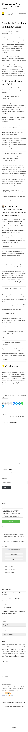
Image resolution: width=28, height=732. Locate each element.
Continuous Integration (13, 40)
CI (2, 647)
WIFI (9, 656)
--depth (18, 111)
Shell (15, 653)
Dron (15, 647)
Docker (13, 647)
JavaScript (3, 651)
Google (16, 649)
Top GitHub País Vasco (10, 569)
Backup (17, 644)
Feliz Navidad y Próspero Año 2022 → (18, 416)
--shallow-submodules (13, 196)
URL (23, 107)
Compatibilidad (7, 647)
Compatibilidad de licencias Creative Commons (14, 541)
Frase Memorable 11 (7, 607)
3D (2, 644)
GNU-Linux (9, 649)
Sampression (18, 726)
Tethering (22, 653)
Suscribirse (6, 487)
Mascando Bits (11, 4)
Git (11, 33)
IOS (24, 649)
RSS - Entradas (5, 676)
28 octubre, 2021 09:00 (15, 31)
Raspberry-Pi (23, 651)
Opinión (9, 651)
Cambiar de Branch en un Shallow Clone (12, 603)
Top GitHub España (9, 572)
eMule (18, 647)
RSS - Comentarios (6, 679)
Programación (5, 33)
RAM (19, 651)
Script (6, 653)
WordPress (14, 727)
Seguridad (11, 653)
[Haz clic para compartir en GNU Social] (11, 403)
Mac (6, 651)
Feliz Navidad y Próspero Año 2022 (11, 598)
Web (6, 656)
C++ (20, 644)
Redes (3, 653)
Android (13, 644)
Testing (18, 653)
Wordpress (22, 656)
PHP (12, 651)
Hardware (21, 649)
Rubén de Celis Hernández (17, 534)
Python (15, 651)
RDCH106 (8, 31)
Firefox (20, 647)
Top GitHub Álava (9, 566)
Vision (3, 656)
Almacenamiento (7, 644)
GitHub (3, 649)
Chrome (23, 644)
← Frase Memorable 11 (7, 414)
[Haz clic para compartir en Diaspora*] (8, 403)
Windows (15, 656)
